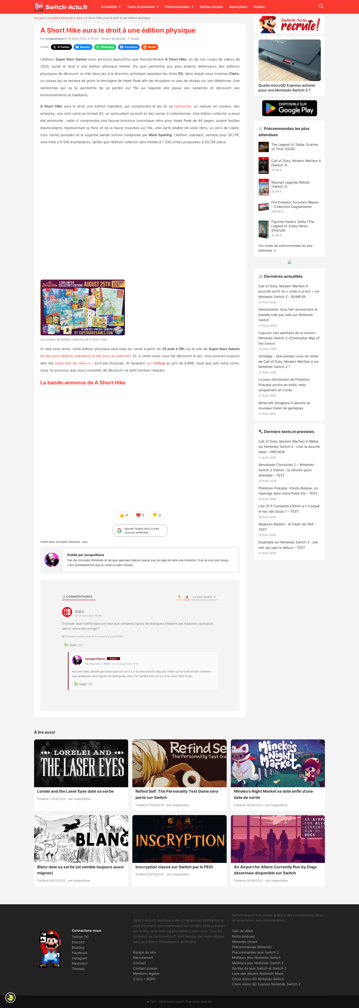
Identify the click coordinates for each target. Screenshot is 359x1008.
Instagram (79, 958)
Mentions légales (146, 973)
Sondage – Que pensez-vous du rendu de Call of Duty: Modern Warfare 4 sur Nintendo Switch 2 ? (288, 361)
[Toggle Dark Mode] (10, 997)
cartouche (182, 106)
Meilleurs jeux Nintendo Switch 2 (258, 963)
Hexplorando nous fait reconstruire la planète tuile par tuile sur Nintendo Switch (287, 314)
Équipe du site (144, 952)
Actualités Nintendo (60, 18)
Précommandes (177, 7)
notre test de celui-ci (72, 363)
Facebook (79, 953)
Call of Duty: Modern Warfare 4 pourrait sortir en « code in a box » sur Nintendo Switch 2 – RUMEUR (289, 291)
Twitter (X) (80, 937)
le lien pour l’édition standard (65, 356)
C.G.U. (138, 979)
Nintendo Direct (244, 942)
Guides (259, 7)
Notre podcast (243, 936)
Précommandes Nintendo (252, 947)
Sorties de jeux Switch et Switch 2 (259, 968)
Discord (78, 942)
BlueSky (78, 947)
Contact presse (145, 968)
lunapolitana (55, 38)
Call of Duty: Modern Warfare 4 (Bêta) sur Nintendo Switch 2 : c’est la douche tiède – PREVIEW (289, 446)
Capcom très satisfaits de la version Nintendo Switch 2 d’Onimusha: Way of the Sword (289, 338)
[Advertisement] (140, 214)
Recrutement (143, 957)
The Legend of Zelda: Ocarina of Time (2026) (294, 146)
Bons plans (238, 7)
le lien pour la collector (111, 356)
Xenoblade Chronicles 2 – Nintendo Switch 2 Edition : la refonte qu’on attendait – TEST (286, 470)
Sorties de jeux (211, 7)
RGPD (151, 979)
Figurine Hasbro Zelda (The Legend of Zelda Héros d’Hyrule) (292, 226)
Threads (78, 969)
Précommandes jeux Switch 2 (255, 952)
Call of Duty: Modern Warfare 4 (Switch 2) (296, 163)
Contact (139, 963)
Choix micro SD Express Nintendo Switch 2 (266, 984)
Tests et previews (141, 7)
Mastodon (80, 963)
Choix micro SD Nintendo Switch (258, 979)
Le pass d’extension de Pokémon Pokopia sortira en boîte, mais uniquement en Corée (284, 384)
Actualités (109, 7)
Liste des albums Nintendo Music (258, 973)
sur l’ (155, 363)
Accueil (39, 18)
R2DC (107, 663)
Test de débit (242, 931)
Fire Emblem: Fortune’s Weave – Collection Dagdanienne (294, 204)
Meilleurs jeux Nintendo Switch (256, 957)
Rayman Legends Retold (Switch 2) (290, 184)
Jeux (79, 18)
